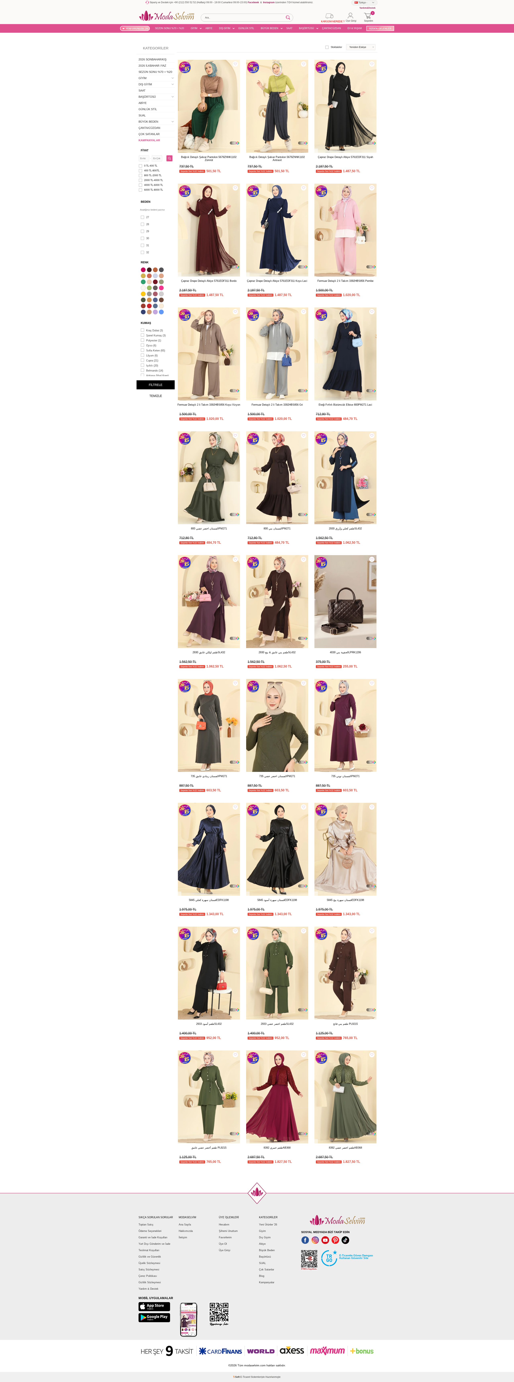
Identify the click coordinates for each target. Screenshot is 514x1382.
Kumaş (146, 323)
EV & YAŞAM (355, 28)
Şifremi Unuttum (228, 1230)
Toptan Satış (146, 1224)
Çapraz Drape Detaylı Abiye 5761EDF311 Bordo (209, 280)
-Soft (236, 1377)
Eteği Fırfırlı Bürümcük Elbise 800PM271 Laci (345, 404)
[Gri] (150, 294)
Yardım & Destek (148, 1288)
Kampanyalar (266, 1282)
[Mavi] (162, 312)
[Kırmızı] (150, 306)
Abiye (262, 1243)
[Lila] (156, 312)
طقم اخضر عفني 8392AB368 (345, 1147)
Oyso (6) (151, 345)
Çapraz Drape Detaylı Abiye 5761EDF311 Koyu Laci (277, 280)
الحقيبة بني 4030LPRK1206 (345, 652)
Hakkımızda (186, 1230)
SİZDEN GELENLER (380, 28)
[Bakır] (150, 276)
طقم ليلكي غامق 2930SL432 (209, 652)
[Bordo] (156, 282)
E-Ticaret (245, 1377)
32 (147, 252)
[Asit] (144, 276)
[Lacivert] (144, 312)
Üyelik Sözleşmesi (149, 1263)
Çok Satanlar (266, 1269)
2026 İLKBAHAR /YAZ (152, 65)
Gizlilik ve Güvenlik (150, 1256)
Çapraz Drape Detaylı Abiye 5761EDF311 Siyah (345, 157)
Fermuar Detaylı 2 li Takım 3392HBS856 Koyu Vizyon (208, 404)
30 (147, 238)
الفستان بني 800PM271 (277, 528)
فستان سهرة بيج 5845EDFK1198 (345, 900)
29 (147, 231)
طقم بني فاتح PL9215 (345, 1023)
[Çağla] (162, 282)
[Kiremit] (144, 306)
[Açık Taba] (156, 270)
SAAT (289, 28)
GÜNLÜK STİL (246, 28)
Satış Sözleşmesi (149, 1269)
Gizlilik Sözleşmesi (150, 1282)
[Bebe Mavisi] (156, 276)
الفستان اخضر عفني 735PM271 (277, 776)
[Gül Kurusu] (156, 294)
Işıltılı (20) (152, 365)
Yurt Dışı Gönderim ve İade (154, 1243)
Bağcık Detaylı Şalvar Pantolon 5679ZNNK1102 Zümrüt (209, 159)
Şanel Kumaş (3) (156, 335)
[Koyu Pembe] (144, 270)
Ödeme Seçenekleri (150, 1230)
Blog (261, 1275)
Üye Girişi (224, 1250)
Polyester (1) (153, 340)
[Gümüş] (162, 294)
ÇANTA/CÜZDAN (331, 28)
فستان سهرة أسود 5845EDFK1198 (277, 900)
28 (147, 224)
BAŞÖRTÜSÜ (306, 28)
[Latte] (150, 312)
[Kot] (156, 306)
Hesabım (224, 1224)
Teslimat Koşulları (149, 1250)
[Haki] (144, 300)
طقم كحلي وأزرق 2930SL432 (345, 528)
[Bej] (162, 276)
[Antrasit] (162, 270)
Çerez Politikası (148, 1275)
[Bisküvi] (150, 282)
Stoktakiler (336, 47)
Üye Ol (223, 1243)
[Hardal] (150, 300)
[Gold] (144, 294)
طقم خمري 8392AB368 (277, 1147)
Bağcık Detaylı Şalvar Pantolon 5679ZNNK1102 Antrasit (277, 159)
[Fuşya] (162, 288)
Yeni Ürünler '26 (268, 1224)
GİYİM (194, 28)
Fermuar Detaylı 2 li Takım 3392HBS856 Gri (277, 404)
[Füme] (156, 288)
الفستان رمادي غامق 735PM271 (209, 776)
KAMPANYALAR (149, 140)
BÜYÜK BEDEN (269, 28)
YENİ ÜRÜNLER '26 (137, 28)
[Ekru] (144, 288)
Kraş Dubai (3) (154, 330)
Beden (145, 201)
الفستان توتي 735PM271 (345, 776)
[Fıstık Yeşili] (150, 288)
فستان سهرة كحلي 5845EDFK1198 (209, 900)
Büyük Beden (267, 1250)
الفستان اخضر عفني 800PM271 (209, 528)
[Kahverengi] (162, 300)
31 (147, 245)
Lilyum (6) (152, 355)
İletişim (183, 1237)
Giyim (262, 1230)
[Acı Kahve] (150, 270)
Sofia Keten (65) (155, 350)
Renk (145, 262)
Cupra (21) (152, 360)
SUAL (142, 115)
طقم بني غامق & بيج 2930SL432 (277, 652)
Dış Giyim (265, 1237)
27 (147, 217)
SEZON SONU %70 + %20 (169, 28)
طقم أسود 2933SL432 (209, 1023)
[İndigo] (156, 300)
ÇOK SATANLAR (149, 134)
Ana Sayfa (185, 1224)
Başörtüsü (265, 1256)
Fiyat (145, 150)
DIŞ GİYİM (224, 28)
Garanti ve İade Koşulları (153, 1237)
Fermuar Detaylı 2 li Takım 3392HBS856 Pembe (345, 280)
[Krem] (162, 306)
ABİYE (208, 28)
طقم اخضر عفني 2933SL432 (277, 1023)
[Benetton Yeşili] (144, 282)
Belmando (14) (154, 370)
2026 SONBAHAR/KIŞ (152, 59)
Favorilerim (225, 1237)
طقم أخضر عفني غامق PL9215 (208, 1147)
